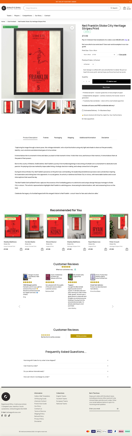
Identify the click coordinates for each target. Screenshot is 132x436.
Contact (47, 16)
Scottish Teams (61, 399)
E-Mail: (3, 412)
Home (3, 21)
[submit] (118, 408)
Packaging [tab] (58, 138)
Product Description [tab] (30, 138)
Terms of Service (40, 411)
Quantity (85, 77)
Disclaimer (38, 421)
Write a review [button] (81, 336)
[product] (72, 28)
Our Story (38, 16)
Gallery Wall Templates (42, 396)
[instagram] (5, 415)
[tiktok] (9, 415)
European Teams (62, 401)
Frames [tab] (45, 138)
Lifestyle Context (40, 401)
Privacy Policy (39, 419)
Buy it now (106, 87)
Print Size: (89, 50)
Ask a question (89, 119)
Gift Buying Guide (40, 399)
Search (115, 8)
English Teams (61, 396)
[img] (66, 266)
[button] (125, 228)
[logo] (11, 8)
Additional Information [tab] (88, 138)
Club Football (11, 21)
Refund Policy (39, 416)
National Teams (61, 404)
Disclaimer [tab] (105, 138)
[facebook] (2, 415)
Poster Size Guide (40, 404)
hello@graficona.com (13, 412)
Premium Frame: (91, 60)
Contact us (38, 409)
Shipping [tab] (71, 138)
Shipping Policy (39, 414)
